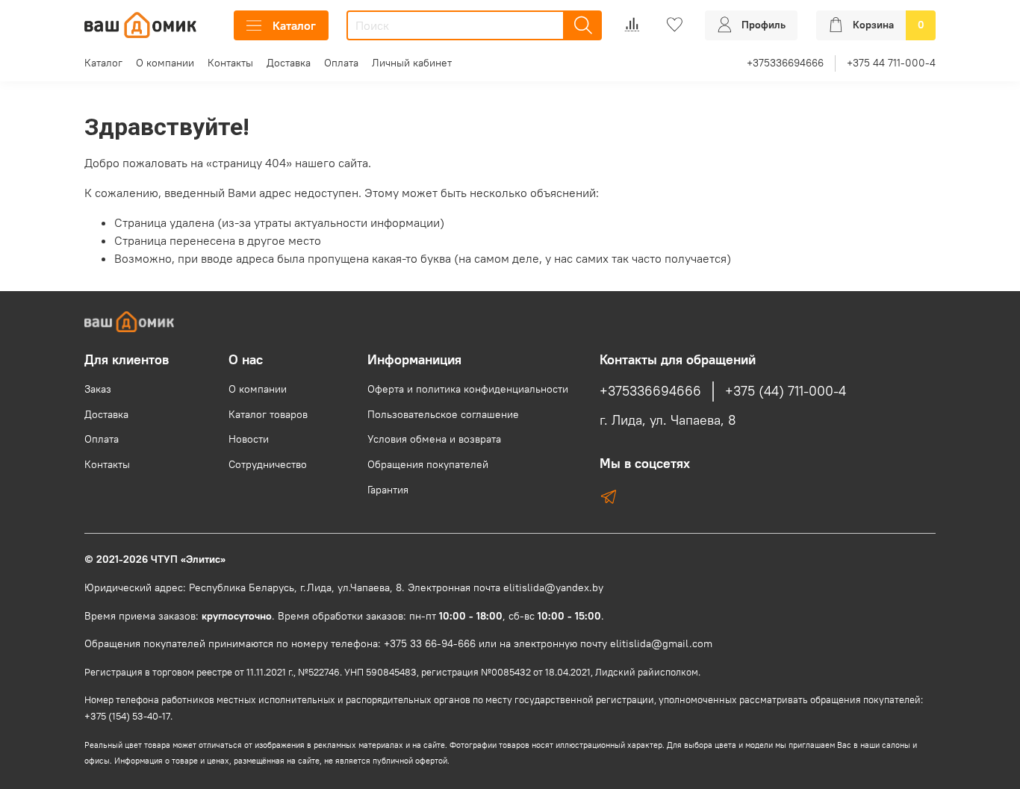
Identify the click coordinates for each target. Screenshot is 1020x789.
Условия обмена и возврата (434, 439)
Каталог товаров (268, 414)
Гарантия (387, 489)
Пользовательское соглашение (443, 414)
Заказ (97, 389)
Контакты (230, 62)
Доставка (289, 62)
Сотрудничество (267, 464)
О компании (165, 62)
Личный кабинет (412, 62)
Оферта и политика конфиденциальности (467, 389)
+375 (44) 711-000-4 (785, 391)
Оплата (341, 62)
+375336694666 (785, 62)
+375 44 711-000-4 (891, 62)
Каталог (294, 25)
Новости (248, 439)
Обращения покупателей (427, 464)
